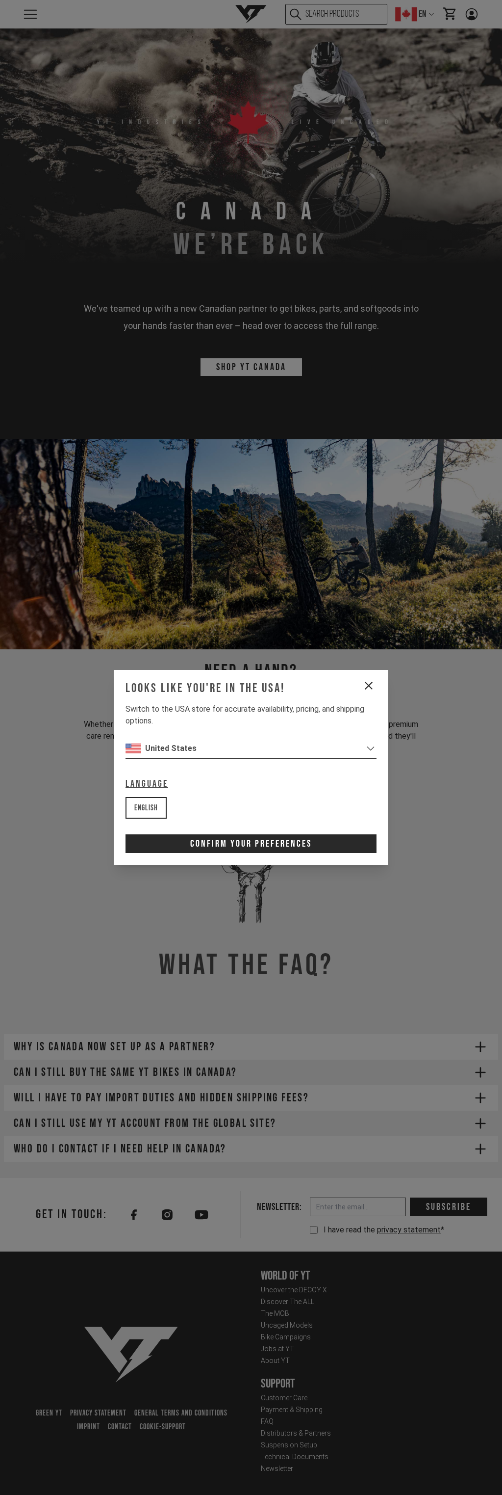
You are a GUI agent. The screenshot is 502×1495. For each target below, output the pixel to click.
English (146, 808)
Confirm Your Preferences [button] (251, 844)
